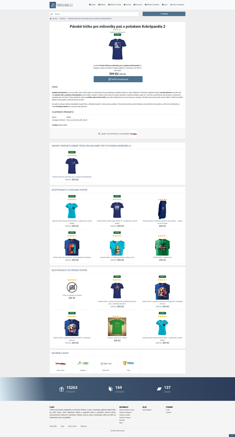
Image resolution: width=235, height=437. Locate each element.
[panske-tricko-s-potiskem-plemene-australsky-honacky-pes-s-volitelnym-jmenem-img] (117, 290)
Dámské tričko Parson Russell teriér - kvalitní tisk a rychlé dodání (72, 222)
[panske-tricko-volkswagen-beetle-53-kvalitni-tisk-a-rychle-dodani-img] (117, 210)
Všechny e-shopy (124, 417)
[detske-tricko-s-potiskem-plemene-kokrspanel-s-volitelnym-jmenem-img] (162, 290)
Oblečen (102, 5)
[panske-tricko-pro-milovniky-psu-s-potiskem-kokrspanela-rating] (72, 155)
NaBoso (84, 426)
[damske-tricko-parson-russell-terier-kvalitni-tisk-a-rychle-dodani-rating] (72, 199)
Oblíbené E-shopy (60, 353)
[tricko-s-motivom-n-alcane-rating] (117, 316)
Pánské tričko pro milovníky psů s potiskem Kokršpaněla (71, 177)
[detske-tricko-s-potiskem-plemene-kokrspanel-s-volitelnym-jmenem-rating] (162, 280)
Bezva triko (63, 125)
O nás (168, 410)
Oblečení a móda (115, 5)
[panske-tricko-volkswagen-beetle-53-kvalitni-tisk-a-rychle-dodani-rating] (117, 199)
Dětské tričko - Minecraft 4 (162, 257)
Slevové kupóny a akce (126, 410)
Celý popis (117, 70)
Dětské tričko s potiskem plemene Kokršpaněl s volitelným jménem (162, 302)
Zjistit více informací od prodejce (115, 134)
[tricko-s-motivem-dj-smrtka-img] (72, 287)
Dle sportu (138, 5)
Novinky (128, 5)
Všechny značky (124, 415)
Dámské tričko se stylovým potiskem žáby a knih (117, 257)
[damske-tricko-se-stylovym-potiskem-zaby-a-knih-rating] (117, 236)
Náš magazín (147, 410)
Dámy (166, 5)
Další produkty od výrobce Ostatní (69, 270)
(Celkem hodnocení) (117, 32)
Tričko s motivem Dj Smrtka (72, 295)
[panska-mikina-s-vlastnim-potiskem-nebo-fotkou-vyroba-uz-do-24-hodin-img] (162, 210)
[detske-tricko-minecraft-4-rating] (162, 236)
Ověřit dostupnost (119, 79)
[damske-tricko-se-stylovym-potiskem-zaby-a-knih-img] (117, 246)
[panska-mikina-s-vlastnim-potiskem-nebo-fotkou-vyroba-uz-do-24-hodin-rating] (162, 199)
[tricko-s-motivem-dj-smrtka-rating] (72, 280)
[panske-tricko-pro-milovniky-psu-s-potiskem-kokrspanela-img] (72, 166)
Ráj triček (53, 426)
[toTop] (232, 435)
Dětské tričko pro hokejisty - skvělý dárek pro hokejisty (72, 257)
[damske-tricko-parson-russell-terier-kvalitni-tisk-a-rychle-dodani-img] (72, 210)
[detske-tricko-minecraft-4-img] (162, 246)
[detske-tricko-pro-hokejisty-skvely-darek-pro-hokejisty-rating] (72, 236)
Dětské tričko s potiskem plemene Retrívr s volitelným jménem (71, 339)
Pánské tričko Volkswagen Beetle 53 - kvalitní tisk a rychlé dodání (117, 222)
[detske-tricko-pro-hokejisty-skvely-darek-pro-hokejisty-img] (72, 246)
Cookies (168, 412)
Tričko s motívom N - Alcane (117, 338)
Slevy (121, 423)
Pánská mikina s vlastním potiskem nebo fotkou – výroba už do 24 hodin (162, 222)
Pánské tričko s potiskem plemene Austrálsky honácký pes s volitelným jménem (117, 302)
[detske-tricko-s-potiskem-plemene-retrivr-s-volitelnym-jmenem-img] (72, 327)
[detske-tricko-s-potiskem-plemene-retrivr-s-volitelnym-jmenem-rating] (72, 316)
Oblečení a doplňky (153, 5)
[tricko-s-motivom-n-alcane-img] (117, 327)
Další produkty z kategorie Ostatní (69, 190)
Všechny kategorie (178, 5)
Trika (62, 426)
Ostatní (93, 5)
